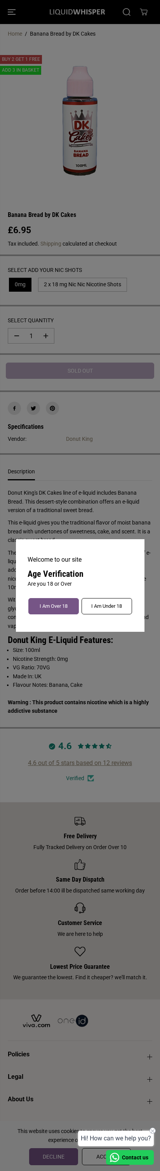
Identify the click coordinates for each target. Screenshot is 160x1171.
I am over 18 (54, 606)
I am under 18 (106, 606)
